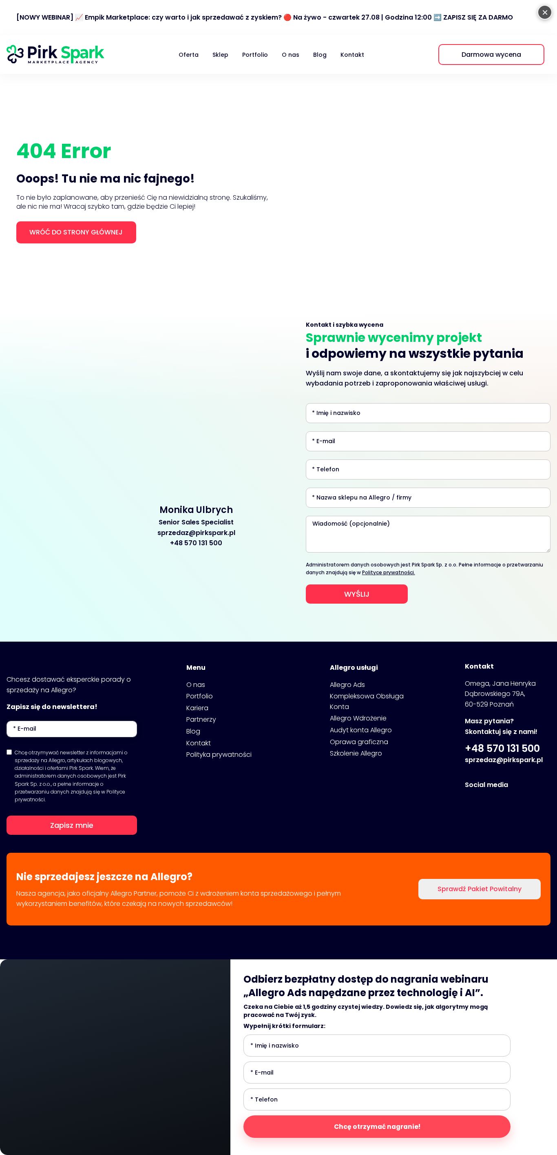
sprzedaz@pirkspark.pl (196, 532)
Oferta (189, 55)
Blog (320, 55)
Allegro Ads (347, 684)
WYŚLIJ (356, 594)
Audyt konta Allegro (361, 730)
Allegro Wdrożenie (358, 718)
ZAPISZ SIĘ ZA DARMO (478, 17)
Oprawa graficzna (359, 742)
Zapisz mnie (71, 825)
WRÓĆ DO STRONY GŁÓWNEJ (76, 232)
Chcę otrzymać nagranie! (377, 1126)
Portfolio (255, 55)
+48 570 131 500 (196, 543)
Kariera (197, 708)
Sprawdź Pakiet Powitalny (480, 889)
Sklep (220, 55)
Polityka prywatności (219, 754)
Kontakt (352, 55)
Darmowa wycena (491, 54)
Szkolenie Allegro (356, 753)
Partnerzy (201, 719)
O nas (290, 55)
